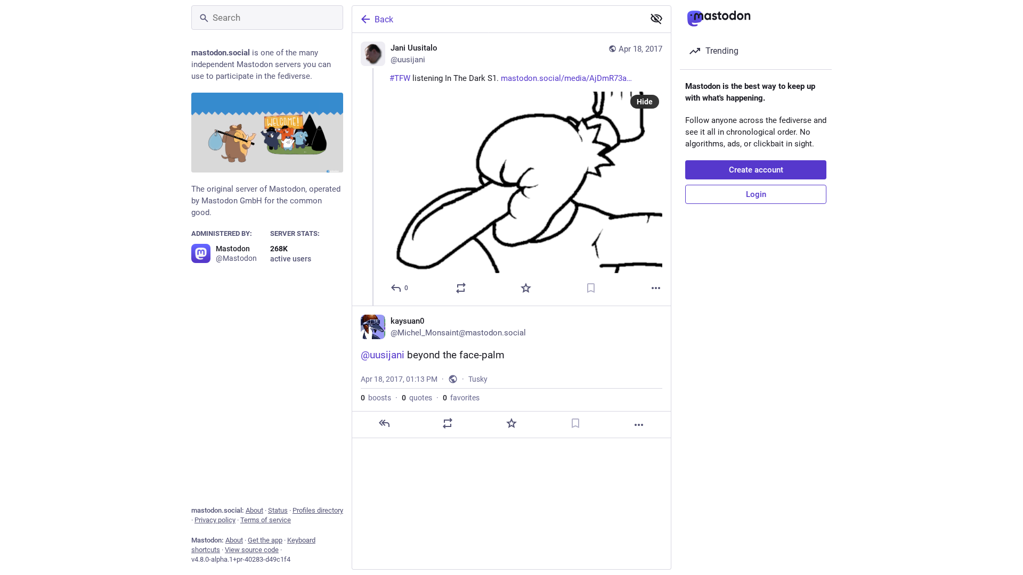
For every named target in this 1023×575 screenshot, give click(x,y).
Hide (645, 101)
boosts (376, 397)
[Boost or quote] (460, 288)
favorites (461, 397)
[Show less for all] (656, 18)
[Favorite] (525, 288)
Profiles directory (318, 510)
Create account (756, 170)
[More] (655, 288)
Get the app (265, 540)
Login (756, 194)
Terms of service (265, 520)
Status (278, 510)
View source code (252, 550)
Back (384, 19)
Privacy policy (215, 520)
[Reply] (384, 423)
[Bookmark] (590, 288)
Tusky (478, 379)
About (254, 510)
